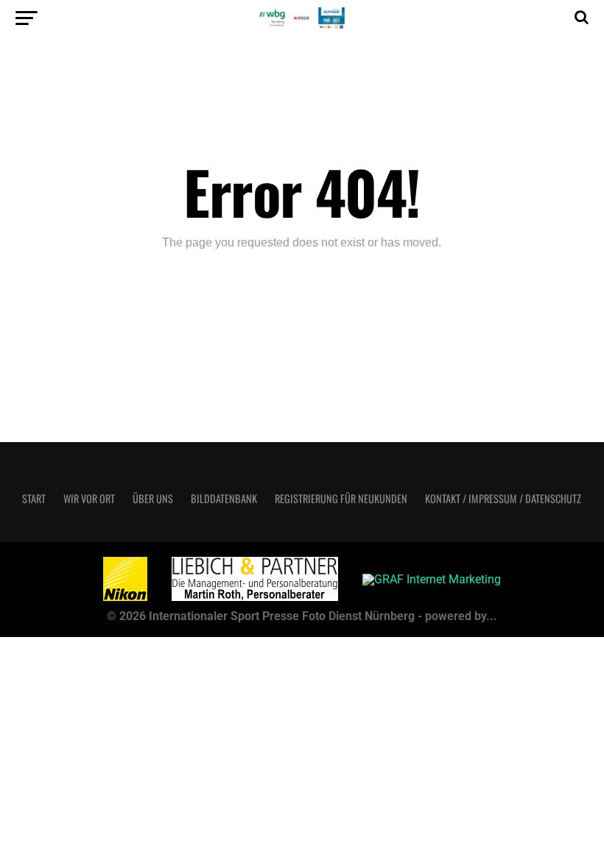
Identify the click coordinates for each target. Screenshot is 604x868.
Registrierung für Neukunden (341, 498)
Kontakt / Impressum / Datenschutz (503, 498)
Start (34, 498)
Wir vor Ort (89, 498)
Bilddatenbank (224, 498)
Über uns (153, 498)
